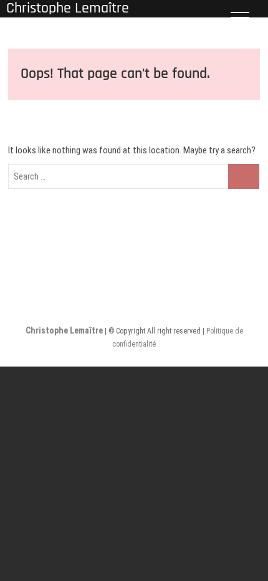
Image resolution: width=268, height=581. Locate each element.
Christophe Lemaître (65, 330)
